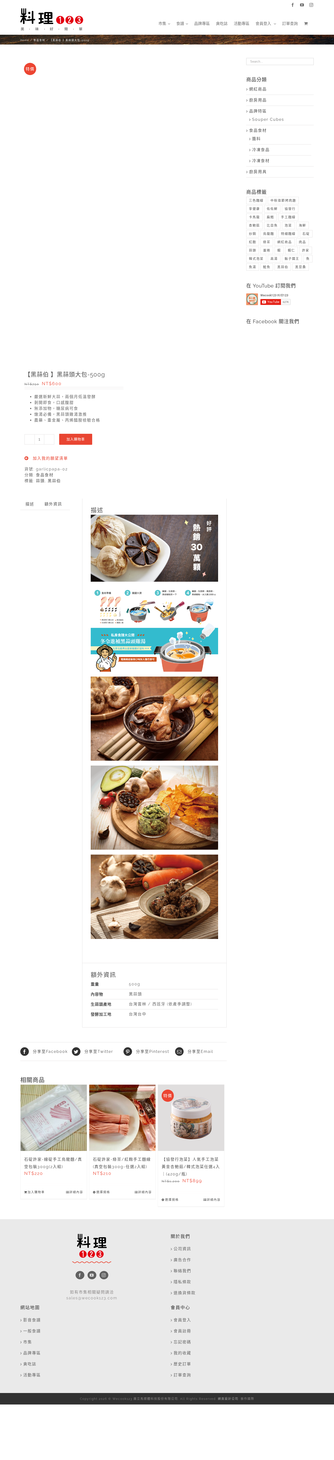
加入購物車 (76, 439)
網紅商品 (258, 89)
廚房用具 (258, 171)
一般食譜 (32, 1331)
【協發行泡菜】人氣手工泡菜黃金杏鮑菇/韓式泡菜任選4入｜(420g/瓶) (191, 1166)
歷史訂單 (182, 1364)
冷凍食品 (261, 149)
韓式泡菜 (256, 258)
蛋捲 (266, 250)
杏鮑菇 (254, 225)
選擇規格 (103, 1192)
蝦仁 (291, 250)
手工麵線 (288, 217)
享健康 (254, 209)
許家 (305, 250)
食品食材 (45, 475)
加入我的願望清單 (49, 458)
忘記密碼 (182, 1342)
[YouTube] (92, 1275)
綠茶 (266, 242)
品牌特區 (258, 111)
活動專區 (32, 1375)
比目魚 (272, 225)
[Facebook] (80, 1275)
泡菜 (288, 225)
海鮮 (302, 225)
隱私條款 (182, 1282)
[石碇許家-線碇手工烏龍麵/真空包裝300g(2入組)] (54, 1118)
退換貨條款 (185, 1293)
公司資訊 (182, 1249)
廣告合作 (182, 1260)
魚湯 (252, 267)
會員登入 (182, 1320)
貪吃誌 (29, 1364)
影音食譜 (32, 1320)
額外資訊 (53, 504)
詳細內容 (76, 1192)
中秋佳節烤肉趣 (283, 200)
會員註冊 (182, 1331)
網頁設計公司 (228, 1399)
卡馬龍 (254, 217)
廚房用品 (258, 100)
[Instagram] (104, 1275)
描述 (29, 504)
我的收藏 (182, 1353)
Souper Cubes (268, 119)
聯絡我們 (182, 1271)
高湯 (274, 258)
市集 (27, 1342)
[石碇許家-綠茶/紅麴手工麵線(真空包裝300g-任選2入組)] (122, 1118)
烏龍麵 (268, 233)
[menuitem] (164, 23)
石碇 (306, 233)
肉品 (302, 242)
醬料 (256, 138)
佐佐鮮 (272, 209)
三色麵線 (256, 200)
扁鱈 (270, 217)
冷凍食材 (261, 160)
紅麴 (252, 242)
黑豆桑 (300, 267)
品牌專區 (32, 1353)
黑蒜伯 (54, 481)
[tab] (29, 504)
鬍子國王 (292, 258)
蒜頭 (40, 481)
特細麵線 (288, 233)
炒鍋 (252, 233)
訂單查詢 (182, 1375)
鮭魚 (266, 267)
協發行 (290, 209)
